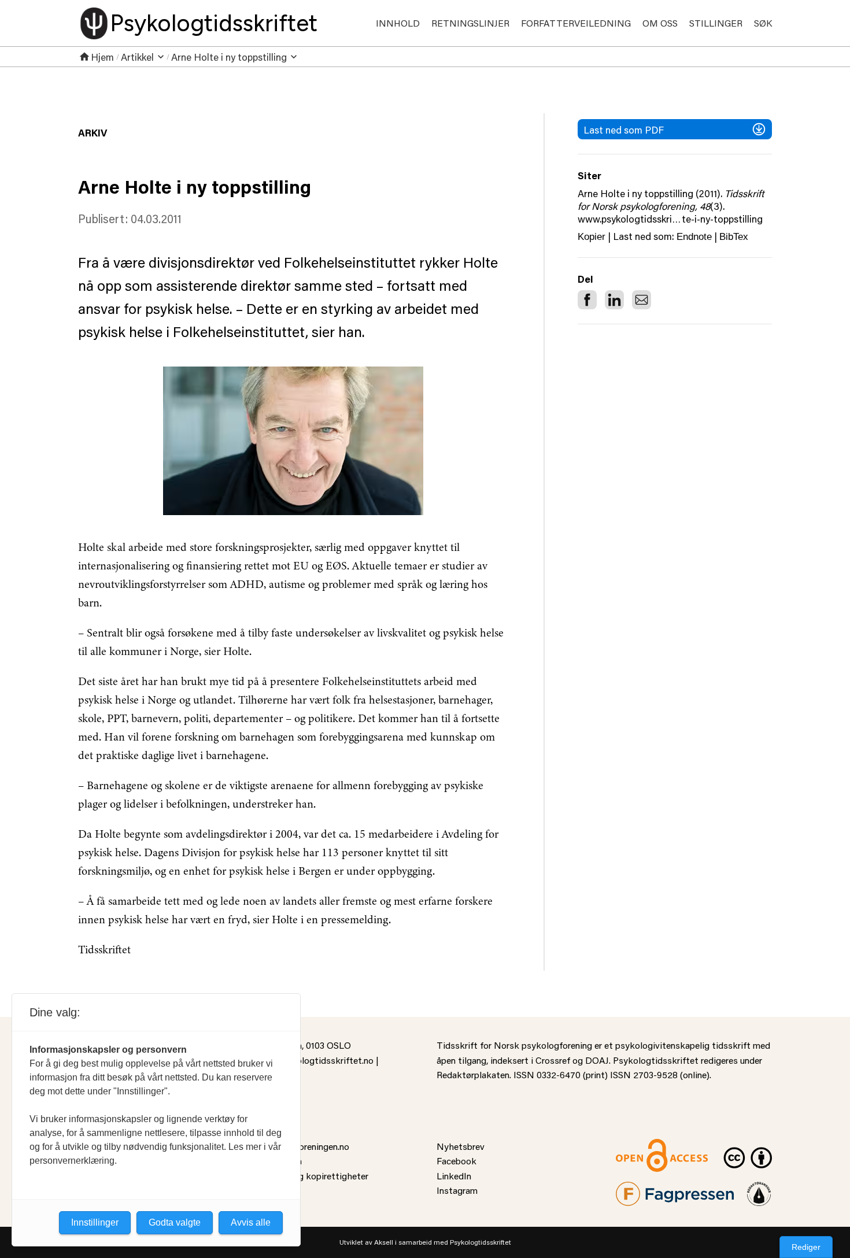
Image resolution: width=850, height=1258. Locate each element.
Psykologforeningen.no (303, 1146)
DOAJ (597, 1060)
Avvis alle (251, 1222)
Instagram (457, 1190)
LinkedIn (454, 1176)
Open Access (642, 1146)
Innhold (398, 23)
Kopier (591, 236)
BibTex (733, 236)
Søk (763, 23)
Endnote (694, 236)
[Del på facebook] (587, 299)
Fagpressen (639, 1189)
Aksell (383, 1242)
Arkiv (92, 132)
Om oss (660, 23)
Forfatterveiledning (576, 23)
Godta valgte (175, 1222)
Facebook (456, 1161)
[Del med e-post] (641, 299)
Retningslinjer (470, 23)
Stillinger (715, 23)
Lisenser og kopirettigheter (312, 1176)
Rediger (806, 1247)
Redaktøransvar (759, 1189)
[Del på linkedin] (614, 299)
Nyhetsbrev (461, 1146)
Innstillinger (95, 1222)
